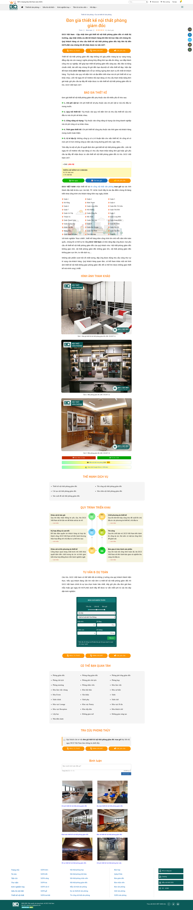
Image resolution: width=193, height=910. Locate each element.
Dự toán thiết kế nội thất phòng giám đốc (110, 806)
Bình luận (89, 30)
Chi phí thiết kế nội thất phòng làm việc (109, 863)
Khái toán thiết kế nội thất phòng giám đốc (75, 834)
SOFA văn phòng (120, 895)
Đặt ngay (74, 180)
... (51, 523)
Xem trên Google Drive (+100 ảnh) (98, 467)
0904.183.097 (97, 51)
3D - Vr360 (165, 888)
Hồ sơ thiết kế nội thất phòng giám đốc (74, 863)
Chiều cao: (86, 631)
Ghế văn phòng (119, 891)
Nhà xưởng (166, 2)
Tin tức (174, 2)
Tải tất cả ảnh (115, 457)
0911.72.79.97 (74, 51)
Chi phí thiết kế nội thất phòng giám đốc (74, 806)
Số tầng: (105, 623)
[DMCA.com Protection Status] (27, 907)
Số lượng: (105, 631)
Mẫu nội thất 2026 (167, 882)
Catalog (164, 876)
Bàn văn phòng (119, 887)
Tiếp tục (111, 638)
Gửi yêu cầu (120, 51)
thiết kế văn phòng (81, 891)
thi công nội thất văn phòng (102, 187)
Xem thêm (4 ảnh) (79, 457)
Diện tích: (86, 623)
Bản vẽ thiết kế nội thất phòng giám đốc (109, 834)
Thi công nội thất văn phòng (80, 895)
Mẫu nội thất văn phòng (96, 462)
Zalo (190, 39)
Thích (80, 30)
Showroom (155, 2)
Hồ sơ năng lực (167, 871)
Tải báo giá (98, 180)
